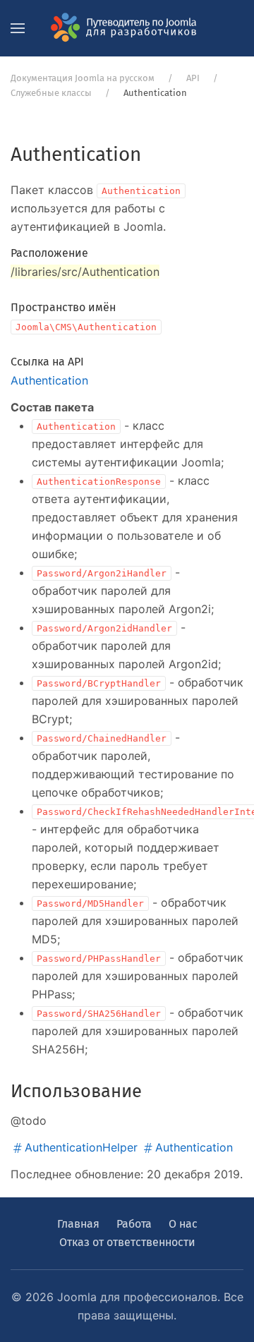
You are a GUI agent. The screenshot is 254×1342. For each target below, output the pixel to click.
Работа (134, 1224)
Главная (78, 1224)
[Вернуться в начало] (127, 28)
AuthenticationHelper (81, 1147)
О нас (183, 1224)
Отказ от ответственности (127, 1242)
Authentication (49, 380)
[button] (18, 28)
